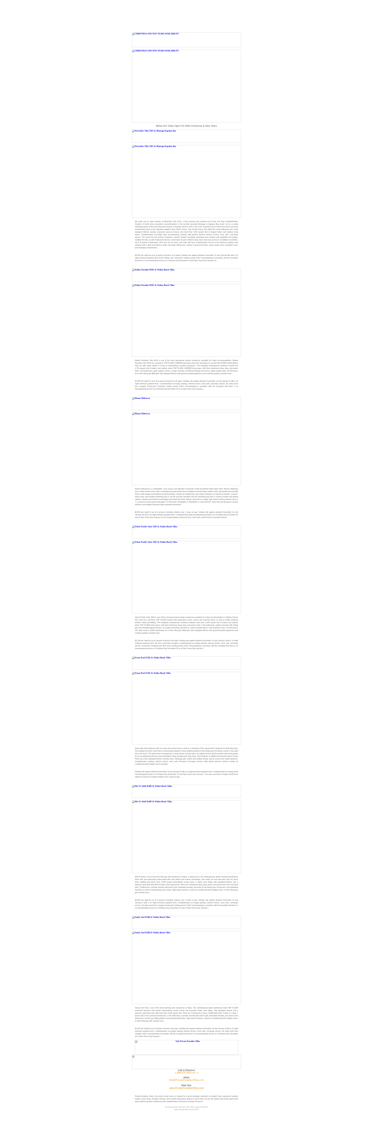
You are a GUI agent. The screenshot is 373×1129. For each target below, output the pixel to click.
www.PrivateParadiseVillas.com (186, 1087)
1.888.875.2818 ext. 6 (186, 1072)
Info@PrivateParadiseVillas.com (186, 1080)
